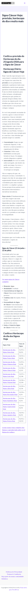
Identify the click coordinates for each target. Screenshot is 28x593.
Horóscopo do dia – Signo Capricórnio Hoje (9, 406)
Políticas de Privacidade (14, 572)
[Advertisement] (14, 38)
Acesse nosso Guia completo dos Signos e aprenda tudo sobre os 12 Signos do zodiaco (13, 430)
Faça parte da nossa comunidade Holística (13, 578)
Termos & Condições (14, 574)
